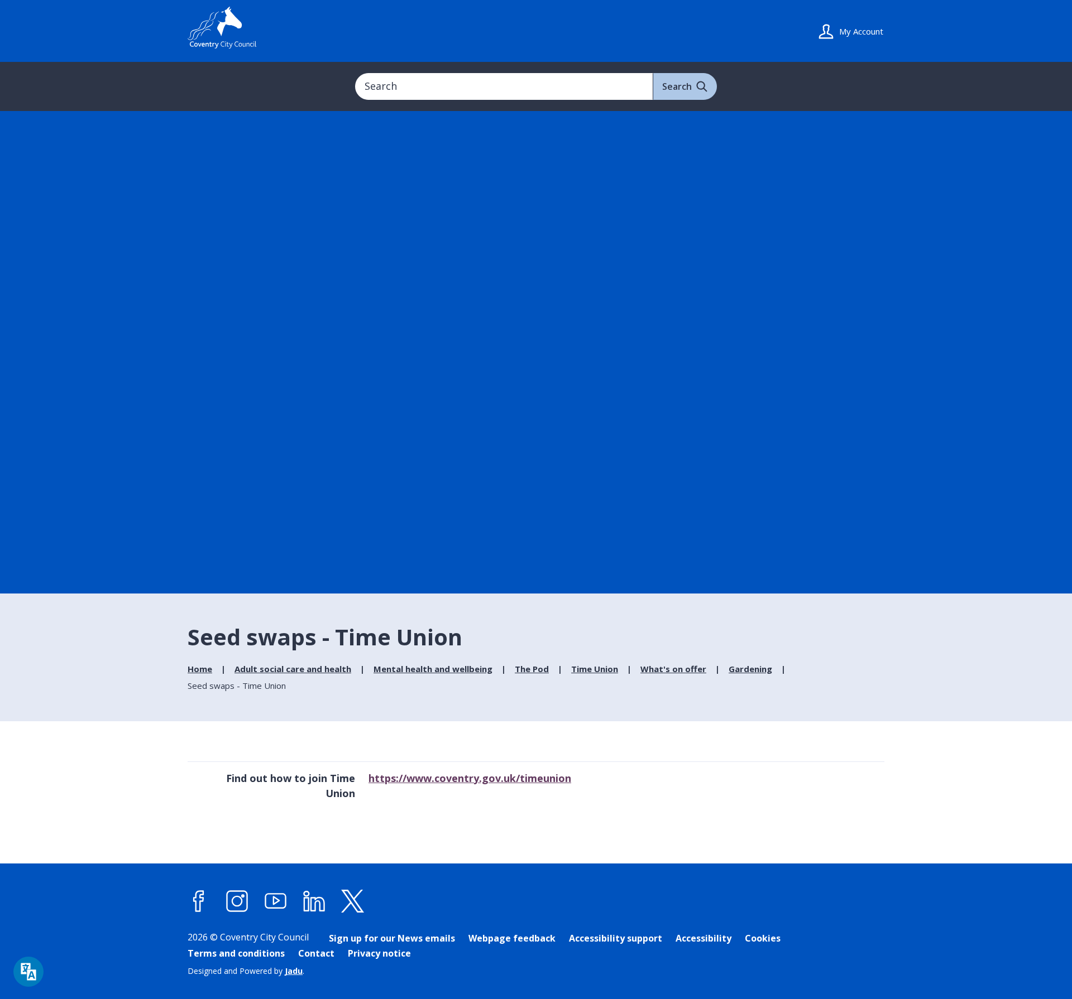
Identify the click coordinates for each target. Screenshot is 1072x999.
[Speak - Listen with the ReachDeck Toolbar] (28, 972)
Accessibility (703, 938)
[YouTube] (275, 901)
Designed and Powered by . (246, 971)
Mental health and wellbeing (433, 668)
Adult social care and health (292, 668)
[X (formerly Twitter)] (352, 901)
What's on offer (673, 668)
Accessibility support (615, 938)
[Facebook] (198, 901)
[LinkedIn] (314, 901)
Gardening (750, 668)
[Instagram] (237, 901)
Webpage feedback (512, 938)
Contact (316, 953)
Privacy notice (379, 953)
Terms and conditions (236, 953)
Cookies (763, 938)
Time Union (594, 668)
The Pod (532, 668)
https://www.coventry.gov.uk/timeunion (469, 778)
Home (200, 668)
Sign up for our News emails (392, 938)
